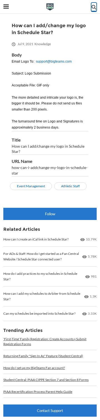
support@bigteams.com (54, 61)
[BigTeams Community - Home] (50, 6)
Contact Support (50, 410)
